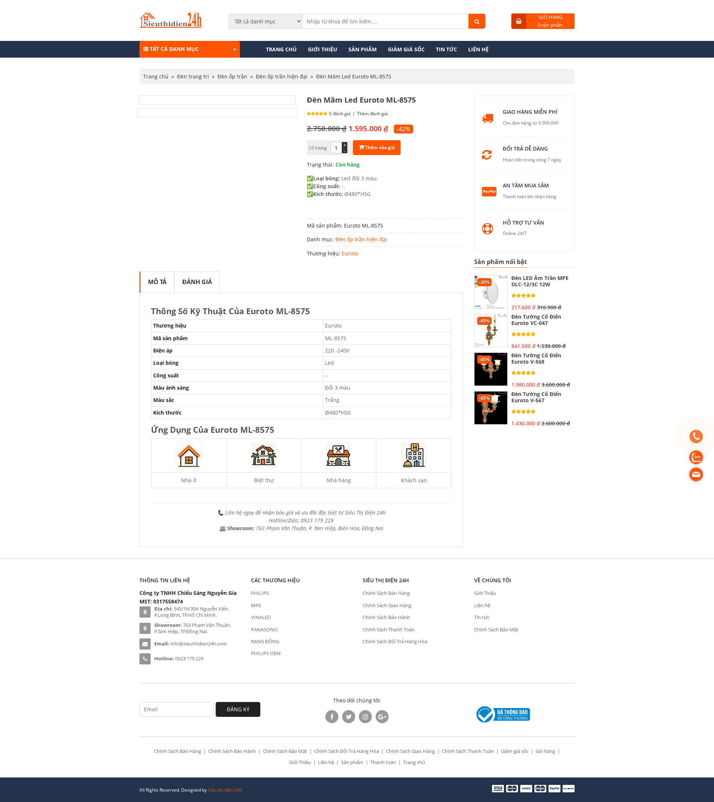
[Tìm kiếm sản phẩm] (477, 21)
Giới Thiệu (322, 49)
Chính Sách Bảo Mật (496, 629)
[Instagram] (365, 716)
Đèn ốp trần (232, 76)
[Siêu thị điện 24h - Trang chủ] (170, 25)
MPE (256, 605)
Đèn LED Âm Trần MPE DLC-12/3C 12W (540, 281)
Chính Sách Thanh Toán (389, 629)
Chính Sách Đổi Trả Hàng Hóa (395, 641)
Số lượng (318, 148)
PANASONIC (264, 629)
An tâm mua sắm (526, 186)
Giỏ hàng (545, 751)
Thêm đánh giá (372, 113)
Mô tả (157, 282)
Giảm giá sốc (406, 49)
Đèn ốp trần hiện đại (282, 76)
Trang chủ (281, 49)
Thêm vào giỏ (379, 147)
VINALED (261, 617)
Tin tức (446, 49)
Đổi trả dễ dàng (525, 149)
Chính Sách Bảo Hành (386, 617)
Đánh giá (197, 282)
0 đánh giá (340, 113)
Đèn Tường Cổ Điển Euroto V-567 (536, 397)
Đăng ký (238, 709)
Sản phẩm (362, 49)
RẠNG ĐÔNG (265, 641)
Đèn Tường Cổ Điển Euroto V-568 (536, 358)
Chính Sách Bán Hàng (386, 593)
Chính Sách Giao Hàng (387, 605)
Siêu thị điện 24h (225, 790)
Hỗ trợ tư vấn (523, 223)
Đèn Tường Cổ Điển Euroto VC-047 (536, 320)
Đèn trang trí (193, 76)
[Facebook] (331, 716)
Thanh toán (383, 762)
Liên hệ (478, 49)
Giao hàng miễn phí (530, 112)
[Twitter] (348, 716)
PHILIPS (260, 593)
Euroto (350, 253)
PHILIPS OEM (266, 653)
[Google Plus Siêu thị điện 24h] (382, 716)
